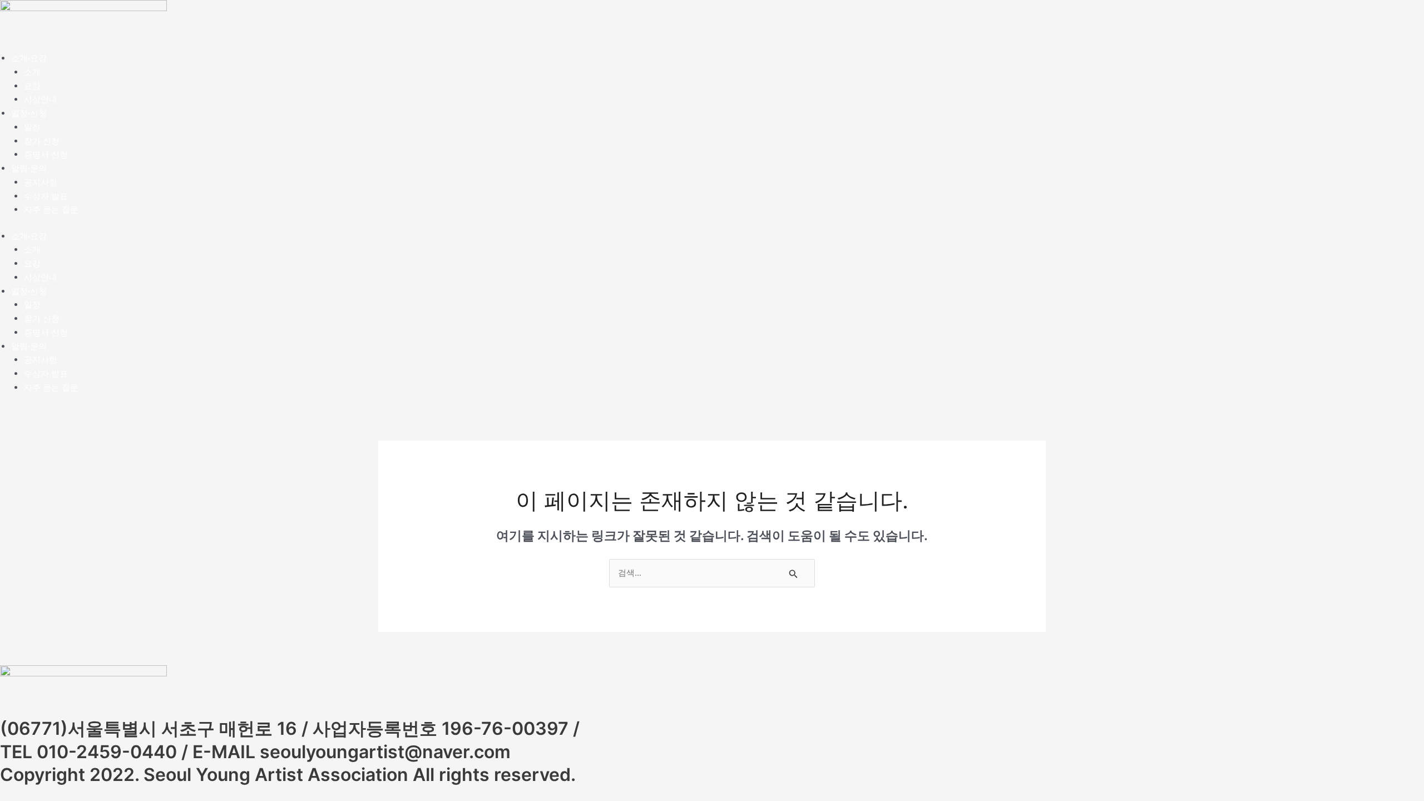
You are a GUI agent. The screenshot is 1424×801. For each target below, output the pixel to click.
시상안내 (40, 99)
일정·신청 (29, 113)
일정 (32, 127)
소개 (32, 72)
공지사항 (40, 182)
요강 (32, 86)
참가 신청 (42, 141)
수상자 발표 (46, 196)
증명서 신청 (46, 154)
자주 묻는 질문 (51, 209)
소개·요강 (29, 58)
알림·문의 (29, 168)
